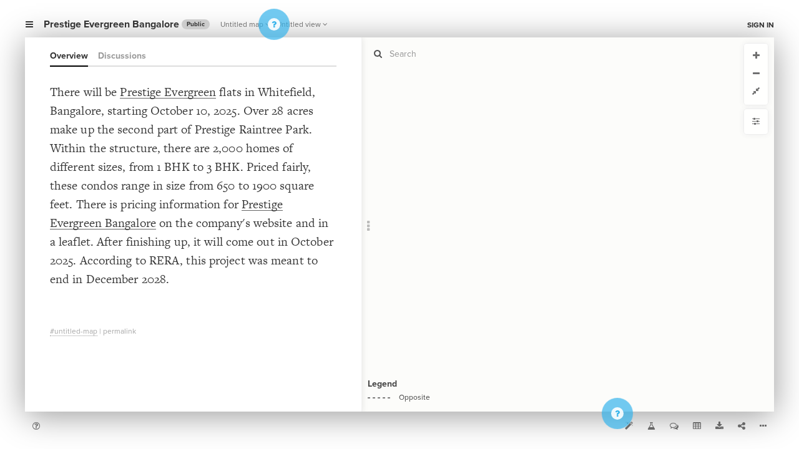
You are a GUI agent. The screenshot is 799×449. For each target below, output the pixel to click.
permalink (119, 331)
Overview (69, 56)
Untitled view (299, 24)
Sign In (760, 25)
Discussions (122, 56)
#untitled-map (73, 331)
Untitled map (241, 24)
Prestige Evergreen (168, 92)
